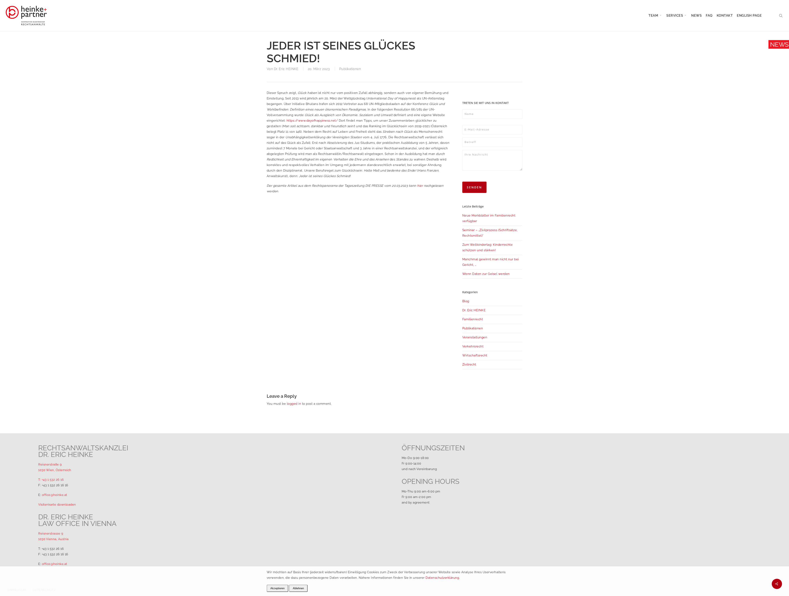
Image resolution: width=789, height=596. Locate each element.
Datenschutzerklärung (442, 578)
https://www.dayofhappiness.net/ (312, 120)
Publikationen (350, 69)
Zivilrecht (469, 364)
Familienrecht (472, 319)
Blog (465, 301)
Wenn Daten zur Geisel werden (486, 274)
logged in (294, 404)
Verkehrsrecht (473, 346)
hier (420, 186)
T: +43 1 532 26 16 (51, 480)
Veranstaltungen (474, 337)
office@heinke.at (54, 495)
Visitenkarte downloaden (57, 504)
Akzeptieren (277, 588)
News (779, 44)
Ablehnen (298, 588)
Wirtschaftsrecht (474, 355)
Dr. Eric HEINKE (286, 69)
